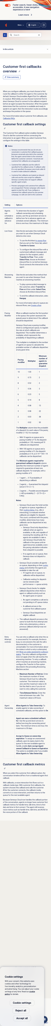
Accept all (22, 1018)
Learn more (23, 15)
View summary (13, 77)
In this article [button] (8, 49)
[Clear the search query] (39, 35)
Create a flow (36, 305)
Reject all (20, 1010)
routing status (29, 510)
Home (5, 35)
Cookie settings (22, 1002)
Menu (20, 25)
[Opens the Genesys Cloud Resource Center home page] (6, 25)
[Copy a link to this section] (19, 71)
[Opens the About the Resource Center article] (44, 25)
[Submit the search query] (11, 35)
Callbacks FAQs (9, 118)
